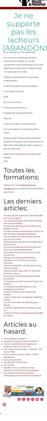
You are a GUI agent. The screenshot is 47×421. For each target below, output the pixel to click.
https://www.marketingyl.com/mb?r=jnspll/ (22, 154)
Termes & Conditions (35, 391)
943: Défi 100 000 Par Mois (16, 362)
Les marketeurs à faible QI (15, 339)
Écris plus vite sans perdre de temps (19, 258)
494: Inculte (9, 365)
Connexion (40, 3)
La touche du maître (13, 360)
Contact (21, 394)
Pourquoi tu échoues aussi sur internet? (21, 341)
